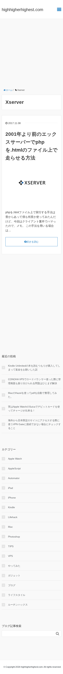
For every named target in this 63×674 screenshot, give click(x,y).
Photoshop (14, 536)
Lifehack (12, 517)
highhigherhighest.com (22, 9)
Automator (14, 478)
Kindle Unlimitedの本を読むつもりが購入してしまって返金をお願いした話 (34, 367)
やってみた (14, 565)
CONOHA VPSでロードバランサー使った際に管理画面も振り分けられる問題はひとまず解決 (34, 381)
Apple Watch (15, 458)
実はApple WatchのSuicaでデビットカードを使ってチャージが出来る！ (34, 408)
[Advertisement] (31, 52)
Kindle (11, 507)
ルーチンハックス (18, 604)
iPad (10, 488)
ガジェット (14, 575)
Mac (10, 526)
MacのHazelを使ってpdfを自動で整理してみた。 (32, 395)
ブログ (11, 585)
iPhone (12, 497)
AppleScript (14, 468)
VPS (10, 556)
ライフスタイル (16, 595)
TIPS (10, 546)
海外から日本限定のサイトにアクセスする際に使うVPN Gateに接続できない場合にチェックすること (34, 424)
